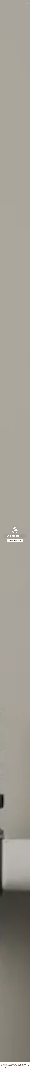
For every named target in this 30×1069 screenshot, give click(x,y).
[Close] (28, 1065)
